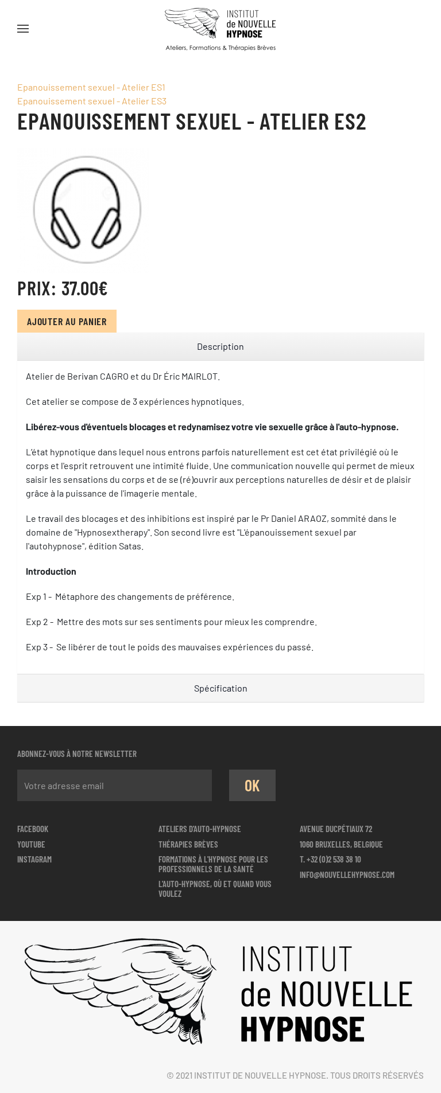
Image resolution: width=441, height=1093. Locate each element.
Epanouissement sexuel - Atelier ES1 (91, 86)
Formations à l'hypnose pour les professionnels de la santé (213, 864)
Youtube (31, 844)
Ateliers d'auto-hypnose (199, 828)
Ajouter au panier (67, 321)
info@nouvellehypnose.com (347, 874)
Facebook (32, 828)
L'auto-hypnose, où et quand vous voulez (215, 889)
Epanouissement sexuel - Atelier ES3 (92, 100)
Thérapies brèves (188, 844)
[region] (220, 347)
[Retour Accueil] (220, 28)
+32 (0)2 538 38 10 (334, 859)
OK (253, 785)
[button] (23, 28)
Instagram (34, 859)
